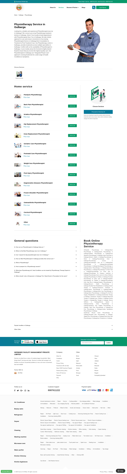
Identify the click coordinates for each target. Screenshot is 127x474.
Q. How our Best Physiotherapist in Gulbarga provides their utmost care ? (34, 258)
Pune (77, 370)
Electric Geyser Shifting (64, 422)
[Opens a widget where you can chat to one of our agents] (120, 471)
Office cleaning (83, 429)
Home (15, 15)
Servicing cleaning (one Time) (85, 413)
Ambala (78, 368)
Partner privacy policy (61, 370)
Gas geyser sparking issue (47, 425)
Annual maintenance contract (47, 401)
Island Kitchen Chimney (63, 455)
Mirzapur (78, 373)
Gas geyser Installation (90, 425)
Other (109, 407)
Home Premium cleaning (59, 429)
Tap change (105, 449)
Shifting (89, 449)
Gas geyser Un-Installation (75, 425)
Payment (58, 375)
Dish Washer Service (54, 460)
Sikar (95, 358)
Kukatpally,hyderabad (99, 375)
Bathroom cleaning (59, 431)
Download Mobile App (22, 1)
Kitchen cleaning (72, 429)
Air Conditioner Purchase (88, 403)
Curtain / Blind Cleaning (46, 431)
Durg (95, 363)
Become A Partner (72, 7)
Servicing (42, 449)
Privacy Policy (60, 363)
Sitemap (111, 471)
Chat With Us (7, 471)
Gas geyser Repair (77, 422)
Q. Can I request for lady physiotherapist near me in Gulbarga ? (31, 255)
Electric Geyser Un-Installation (48, 422)
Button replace (44, 438)
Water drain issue (76, 435)
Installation (105, 401)
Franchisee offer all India (62, 365)
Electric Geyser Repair (46, 420)
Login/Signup (102, 7)
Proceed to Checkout (98, 112)
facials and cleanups (75, 407)
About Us (53, 7)
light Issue (56, 413)
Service (65, 401)
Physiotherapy (28, 15)
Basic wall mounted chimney (47, 455)
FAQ (57, 377)
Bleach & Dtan (64, 407)
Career (58, 361)
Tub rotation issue (88, 435)
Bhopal (77, 358)
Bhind (77, 356)
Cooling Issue (72, 413)
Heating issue (92, 442)
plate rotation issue (62, 442)
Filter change (63, 449)
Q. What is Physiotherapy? (21, 262)
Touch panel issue (74, 442)
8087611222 (54, 390)
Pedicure (56, 407)
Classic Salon (86, 407)
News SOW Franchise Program (64, 368)
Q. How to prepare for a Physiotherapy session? (27, 266)
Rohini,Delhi (79, 365)
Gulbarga (21, 15)
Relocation (53, 403)
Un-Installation (44, 403)
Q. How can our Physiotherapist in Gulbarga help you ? (29, 247)
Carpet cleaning (102, 429)
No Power (48, 413)
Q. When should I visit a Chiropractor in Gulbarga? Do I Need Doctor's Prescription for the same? (40, 276)
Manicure (49, 407)
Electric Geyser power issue (78, 420)
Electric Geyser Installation (95, 420)
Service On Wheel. (23, 471)
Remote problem (75, 403)
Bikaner (96, 370)
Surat (77, 375)
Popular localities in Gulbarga (22, 325)
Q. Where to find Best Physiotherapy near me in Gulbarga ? (30, 251)
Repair (59, 401)
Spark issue (84, 442)
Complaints (59, 358)
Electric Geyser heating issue (61, 420)
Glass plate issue (50, 442)
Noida (95, 368)
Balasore (78, 363)
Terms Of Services (61, 373)
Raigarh (96, 373)
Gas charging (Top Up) (63, 403)
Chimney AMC (80, 455)
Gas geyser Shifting (61, 425)
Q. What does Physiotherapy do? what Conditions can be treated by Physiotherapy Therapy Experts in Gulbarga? (42, 271)
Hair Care (102, 407)
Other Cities (17, 329)
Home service (19, 78)
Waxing (42, 407)
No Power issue (99, 435)
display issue (66, 435)
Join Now (19, 372)
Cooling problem (73, 401)
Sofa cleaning (92, 429)
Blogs (83, 7)
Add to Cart (72, 96)
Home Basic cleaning (45, 429)
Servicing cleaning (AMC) (54, 416)
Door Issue (64, 413)
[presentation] (12, 74)
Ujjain (77, 361)
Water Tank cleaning (71, 431)
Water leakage (96, 401)
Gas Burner (43, 460)
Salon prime (95, 407)
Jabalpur (96, 361)
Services (61, 7)
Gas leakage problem (85, 401)
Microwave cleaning (45, 444)
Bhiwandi (96, 365)
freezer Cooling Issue (100, 413)
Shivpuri (96, 356)
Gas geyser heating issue (90, 422)
